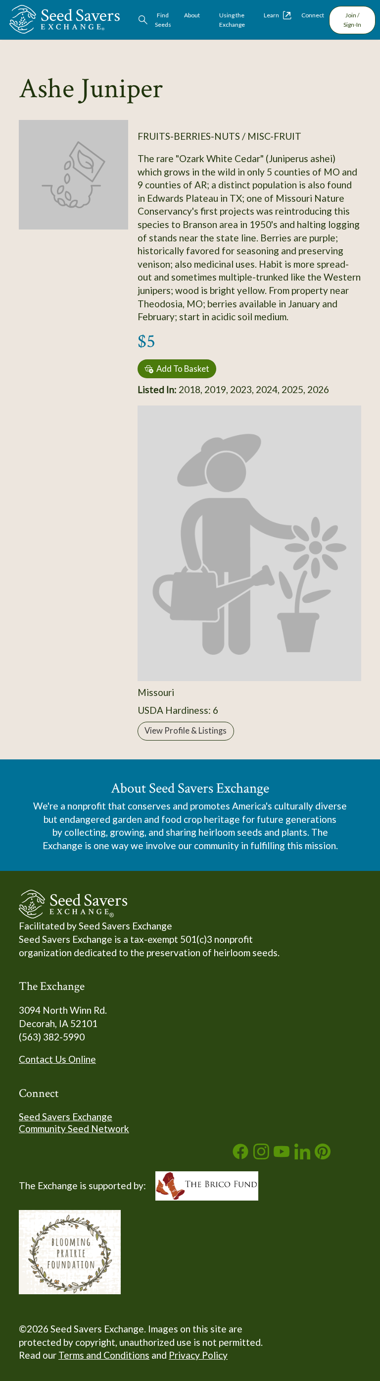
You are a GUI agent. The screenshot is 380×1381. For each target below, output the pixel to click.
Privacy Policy (198, 1355)
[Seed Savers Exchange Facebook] (240, 1155)
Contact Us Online (57, 1059)
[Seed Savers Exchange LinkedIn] (302, 1155)
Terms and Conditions (103, 1355)
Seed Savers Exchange (65, 1116)
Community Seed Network (74, 1128)
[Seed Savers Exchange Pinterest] (323, 1155)
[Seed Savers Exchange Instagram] (261, 1155)
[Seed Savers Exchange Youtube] (281, 1155)
